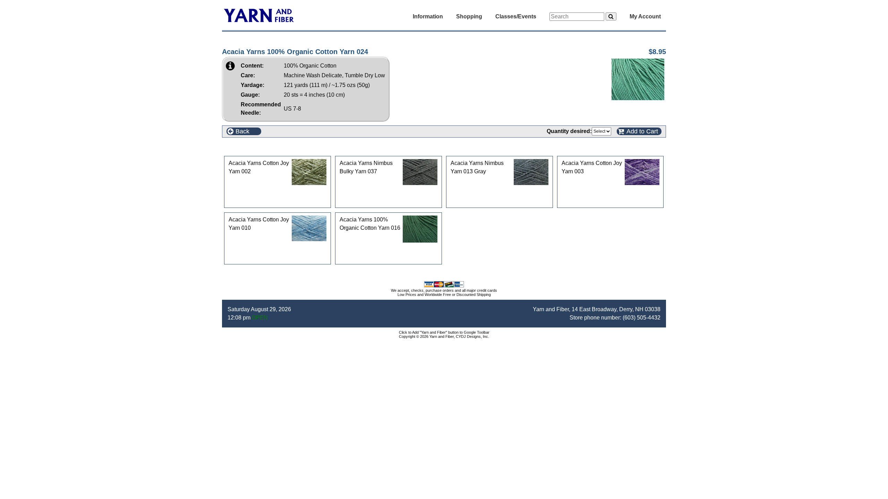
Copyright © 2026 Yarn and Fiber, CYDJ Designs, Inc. (444, 336)
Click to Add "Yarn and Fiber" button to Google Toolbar (444, 332)
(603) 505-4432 (641, 318)
